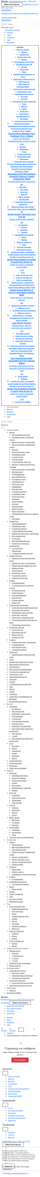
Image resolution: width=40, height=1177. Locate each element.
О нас (10, 1108)
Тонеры (24, 67)
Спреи (24, 109)
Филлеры (24, 119)
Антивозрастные (18, 455)
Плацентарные (18, 600)
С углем (15, 961)
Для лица (24, 189)
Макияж (22, 187)
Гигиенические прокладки (24, 310)
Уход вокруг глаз (24, 92)
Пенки (24, 227)
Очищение (23, 225)
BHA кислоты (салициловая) (20, 669)
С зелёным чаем (18, 494)
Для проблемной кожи (21, 435)
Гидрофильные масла (24, 94)
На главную (20, 1060)
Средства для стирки (24, 336)
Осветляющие (17, 593)
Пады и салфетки (24, 242)
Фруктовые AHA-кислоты (24, 79)
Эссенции (24, 111)
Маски (24, 52)
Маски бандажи (18, 511)
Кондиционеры (24, 157)
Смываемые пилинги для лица (24, 874)
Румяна (15, 790)
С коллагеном (17, 457)
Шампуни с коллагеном (21, 726)
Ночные (15, 504)
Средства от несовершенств (20, 697)
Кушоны (15, 825)
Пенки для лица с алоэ (21, 859)
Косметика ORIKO (23, 402)
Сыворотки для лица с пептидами (25, 534)
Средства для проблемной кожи (25, 608)
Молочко (15, 929)
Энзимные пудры (24, 250)
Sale (8, 40)
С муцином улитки (19, 492)
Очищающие (17, 845)
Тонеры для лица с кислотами (24, 642)
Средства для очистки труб (22, 983)
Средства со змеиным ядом (23, 617)
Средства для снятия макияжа (21, 837)
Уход (24, 152)
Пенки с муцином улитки (22, 862)
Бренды (10, 32)
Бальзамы (24, 159)
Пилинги (24, 230)
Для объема (16, 734)
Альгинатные (17, 489)
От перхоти (16, 709)
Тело (23, 273)
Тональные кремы (19, 780)
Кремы (24, 59)
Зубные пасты (24, 308)
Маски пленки (17, 509)
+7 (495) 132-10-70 (22, 999)
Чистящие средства (24, 338)
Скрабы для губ (18, 637)
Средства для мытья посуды (20, 985)
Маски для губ (17, 635)
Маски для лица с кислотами (23, 442)
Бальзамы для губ (19, 632)
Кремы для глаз (24, 57)
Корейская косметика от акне (21, 662)
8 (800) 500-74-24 (30, 4)
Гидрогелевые (17, 501)
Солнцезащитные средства (24, 101)
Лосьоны (24, 96)
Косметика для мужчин (21, 625)
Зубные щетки (24, 313)
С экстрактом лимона (20, 884)
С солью (15, 958)
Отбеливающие (18, 474)
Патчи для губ (17, 630)
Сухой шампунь (24, 154)
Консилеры (16, 785)
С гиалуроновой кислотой (22, 553)
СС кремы (15, 822)
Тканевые (15, 499)
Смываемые (16, 487)
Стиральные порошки (21, 978)
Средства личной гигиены (22, 306)
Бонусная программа (18, 1)
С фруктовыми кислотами (22, 531)
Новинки (10, 37)
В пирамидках (17, 879)
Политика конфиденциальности (15, 1173)
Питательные (17, 571)
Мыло (24, 237)
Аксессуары (23, 376)
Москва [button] (4, 1)
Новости (11, 1132)
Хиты (9, 35)
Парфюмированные (20, 909)
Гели (24, 104)
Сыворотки (24, 55)
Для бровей (24, 199)
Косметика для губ (24, 64)
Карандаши (16, 800)
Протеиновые (17, 459)
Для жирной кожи (19, 647)
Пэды (24, 72)
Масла (14, 758)
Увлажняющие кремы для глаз (24, 566)
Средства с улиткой (19, 615)
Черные (15, 450)
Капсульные (17, 598)
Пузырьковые (17, 506)
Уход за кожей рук (24, 280)
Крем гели (16, 603)
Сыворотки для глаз (20, 578)
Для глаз (24, 192)
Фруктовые (16, 869)
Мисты (24, 106)
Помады (15, 808)
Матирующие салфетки (21, 788)
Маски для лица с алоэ (21, 452)
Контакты (11, 42)
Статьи (11, 1135)
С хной (14, 736)
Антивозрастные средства (22, 613)
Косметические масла (24, 121)
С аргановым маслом (20, 721)
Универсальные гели (20, 916)
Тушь (14, 835)
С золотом (16, 538)
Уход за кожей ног (24, 278)
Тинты (14, 815)
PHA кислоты (24, 82)
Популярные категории (24, 62)
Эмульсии (24, 69)
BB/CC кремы (24, 197)
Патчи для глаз (18, 484)
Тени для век (17, 803)
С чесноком (16, 719)
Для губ (24, 194)
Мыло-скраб (17, 889)
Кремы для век (17, 568)
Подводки (16, 795)
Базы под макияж (19, 778)
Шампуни (24, 149)
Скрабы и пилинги (19, 926)
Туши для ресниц (18, 798)
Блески (14, 813)
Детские (15, 953)
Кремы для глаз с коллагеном (23, 563)
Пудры (14, 783)
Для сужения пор (18, 477)
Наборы (24, 379)
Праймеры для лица (20, 776)
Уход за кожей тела (24, 275)
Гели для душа (17, 911)
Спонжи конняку (24, 247)
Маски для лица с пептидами (23, 469)
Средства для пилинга (20, 610)
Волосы (23, 147)
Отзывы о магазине (16, 1115)
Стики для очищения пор (24, 89)
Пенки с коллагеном (20, 857)
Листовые (16, 519)
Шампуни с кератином (21, 714)
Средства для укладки (24, 161)
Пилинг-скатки (17, 872)
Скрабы (24, 232)
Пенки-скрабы (17, 864)
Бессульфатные (18, 711)
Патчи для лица (18, 496)
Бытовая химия (23, 334)
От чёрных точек (18, 479)
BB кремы (15, 820)
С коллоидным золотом (21, 462)
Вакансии (32, 1)
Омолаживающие (19, 524)
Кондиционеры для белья (22, 976)
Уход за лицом (22, 50)
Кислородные (17, 472)
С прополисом (17, 956)
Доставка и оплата (14, 1008)
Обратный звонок (12, 4)
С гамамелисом (18, 645)
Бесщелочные (17, 724)
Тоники (24, 99)
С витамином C (18, 482)
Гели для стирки (18, 973)
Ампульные (16, 551)
